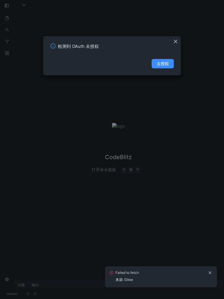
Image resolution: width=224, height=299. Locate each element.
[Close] (177, 39)
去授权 (163, 63)
